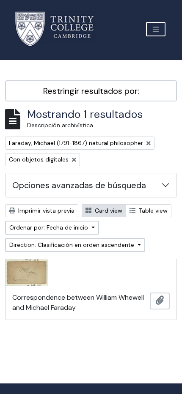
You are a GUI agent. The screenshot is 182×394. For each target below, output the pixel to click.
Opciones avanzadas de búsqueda (79, 185)
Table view (152, 210)
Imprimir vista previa (45, 210)
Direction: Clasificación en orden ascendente (72, 245)
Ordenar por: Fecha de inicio (49, 227)
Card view (107, 210)
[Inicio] (59, 29)
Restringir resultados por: (91, 90)
